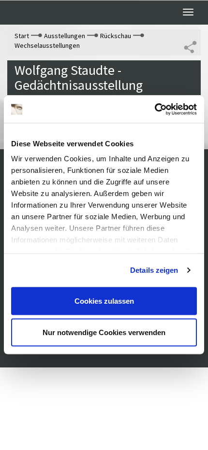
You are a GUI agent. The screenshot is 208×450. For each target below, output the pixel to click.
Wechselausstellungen (47, 45)
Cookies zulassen (104, 300)
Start (22, 35)
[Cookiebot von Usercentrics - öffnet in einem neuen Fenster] (154, 109)
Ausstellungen (64, 35)
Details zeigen (154, 270)
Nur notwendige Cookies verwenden (104, 332)
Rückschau (115, 35)
